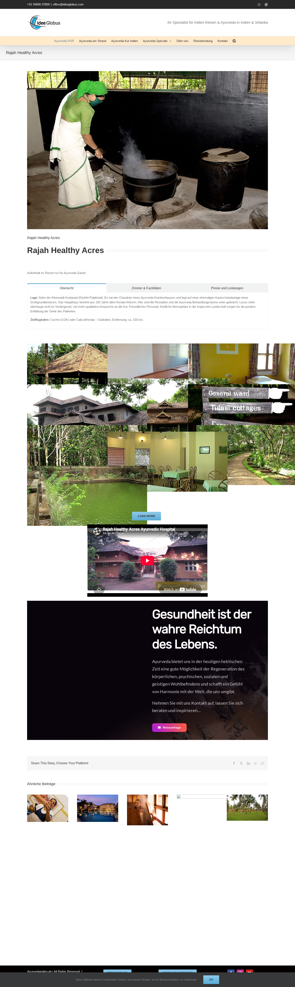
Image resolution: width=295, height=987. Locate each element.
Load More (146, 516)
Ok (211, 979)
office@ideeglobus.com (68, 4)
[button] (234, 40)
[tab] (66, 287)
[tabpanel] (147, 310)
